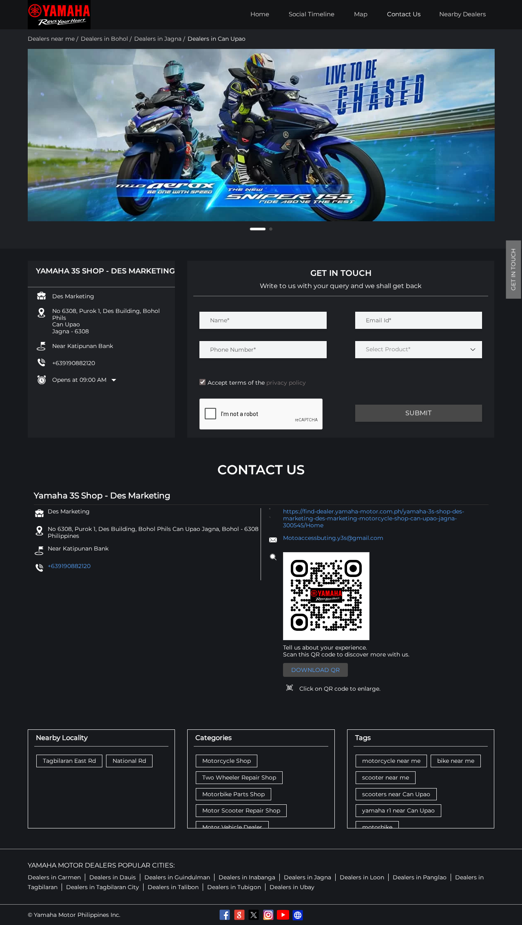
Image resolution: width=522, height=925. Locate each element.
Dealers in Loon (362, 877)
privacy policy (285, 382)
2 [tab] (264, 229)
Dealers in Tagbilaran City (102, 887)
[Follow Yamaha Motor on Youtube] (283, 915)
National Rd (129, 761)
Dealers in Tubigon (234, 887)
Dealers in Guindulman (177, 877)
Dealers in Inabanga (247, 877)
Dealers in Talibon (173, 887)
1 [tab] (251, 229)
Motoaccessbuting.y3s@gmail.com (333, 538)
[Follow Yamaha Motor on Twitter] (254, 915)
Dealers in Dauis (112, 877)
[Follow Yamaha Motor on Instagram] (268, 915)
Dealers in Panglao (420, 877)
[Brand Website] (298, 915)
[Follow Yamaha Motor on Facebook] (224, 915)
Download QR (315, 670)
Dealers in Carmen (54, 877)
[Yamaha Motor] (59, 14)
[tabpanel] (261, 135)
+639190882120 (73, 363)
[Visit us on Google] (239, 915)
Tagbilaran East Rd (69, 761)
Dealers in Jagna (307, 877)
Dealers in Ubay (292, 887)
